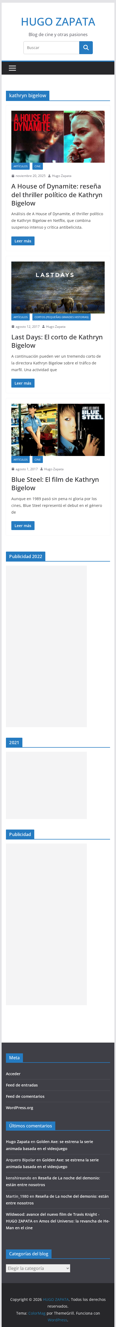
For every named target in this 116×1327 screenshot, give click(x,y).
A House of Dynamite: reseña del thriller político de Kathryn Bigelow (57, 194)
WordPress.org (19, 1107)
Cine (38, 166)
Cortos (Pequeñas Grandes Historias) (61, 317)
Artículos (20, 166)
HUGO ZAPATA (58, 21)
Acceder (13, 1073)
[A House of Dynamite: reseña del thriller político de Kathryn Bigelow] (57, 137)
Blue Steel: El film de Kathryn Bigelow (55, 483)
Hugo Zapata (61, 175)
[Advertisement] (46, 646)
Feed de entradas (22, 1085)
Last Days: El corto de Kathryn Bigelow (57, 341)
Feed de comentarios (25, 1096)
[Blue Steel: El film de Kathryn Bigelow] (57, 430)
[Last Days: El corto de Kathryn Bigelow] (57, 288)
